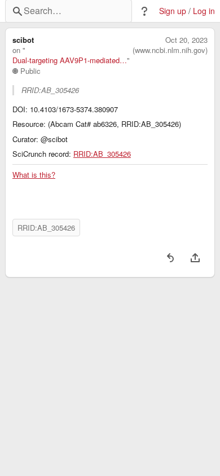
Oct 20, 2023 (186, 40)
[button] (144, 11)
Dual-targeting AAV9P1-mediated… (69, 60)
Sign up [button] (172, 11)
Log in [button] (204, 11)
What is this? (33, 175)
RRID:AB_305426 (102, 154)
